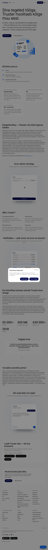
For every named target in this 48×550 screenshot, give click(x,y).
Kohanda (37, 269)
